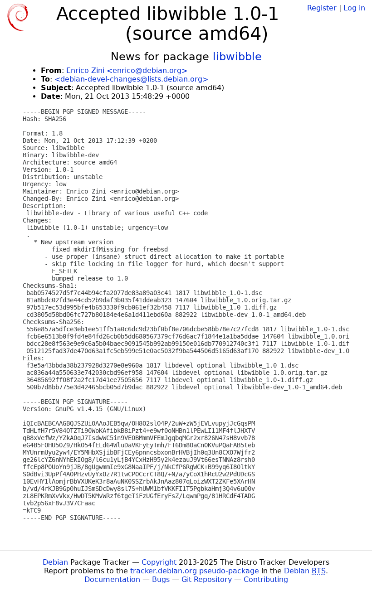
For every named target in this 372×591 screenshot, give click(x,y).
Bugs (161, 579)
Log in (354, 8)
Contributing (266, 579)
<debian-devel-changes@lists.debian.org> (131, 79)
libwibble (237, 56)
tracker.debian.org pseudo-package (194, 571)
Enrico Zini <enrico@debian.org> (126, 70)
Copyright (159, 562)
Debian (55, 562)
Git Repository (206, 579)
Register (322, 8)
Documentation (112, 579)
